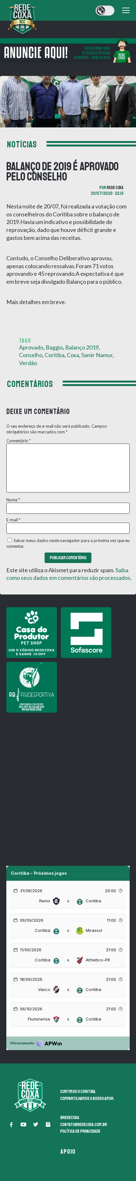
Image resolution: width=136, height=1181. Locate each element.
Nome (13, 499)
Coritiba (55, 354)
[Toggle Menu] (126, 10)
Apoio (68, 1152)
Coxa (73, 354)
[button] (11, 1124)
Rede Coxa (115, 187)
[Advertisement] (68, 784)
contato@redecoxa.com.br (83, 1124)
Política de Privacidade (80, 1131)
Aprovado (31, 347)
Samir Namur (97, 354)
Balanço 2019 (82, 347)
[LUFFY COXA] (68, 50)
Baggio (54, 347)
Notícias (22, 144)
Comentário (18, 440)
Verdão (28, 362)
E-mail (13, 519)
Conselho (30, 354)
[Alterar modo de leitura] (105, 10)
